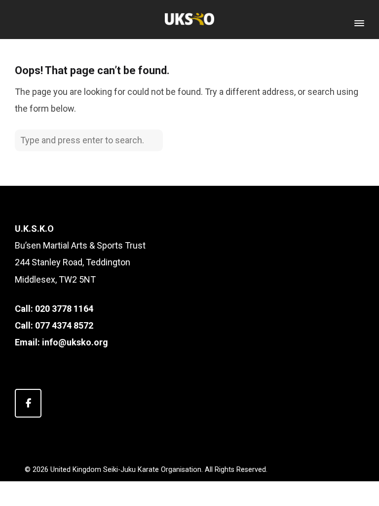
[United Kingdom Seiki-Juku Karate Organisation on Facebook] (28, 403)
